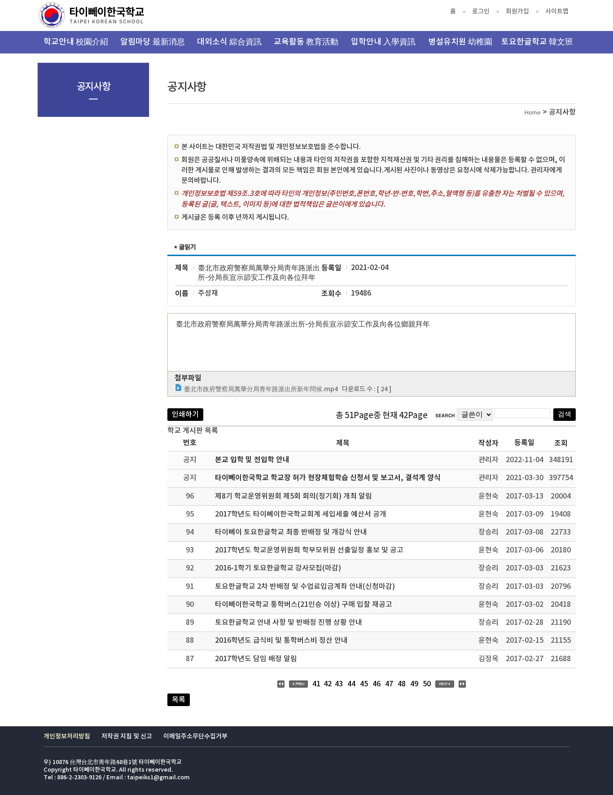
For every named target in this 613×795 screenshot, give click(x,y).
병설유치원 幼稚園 (460, 42)
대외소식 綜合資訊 (229, 42)
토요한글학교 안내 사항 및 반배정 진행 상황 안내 (288, 622)
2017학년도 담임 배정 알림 (256, 659)
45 (364, 684)
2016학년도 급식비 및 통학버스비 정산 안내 (281, 640)
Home (533, 113)
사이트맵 (557, 11)
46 (376, 684)
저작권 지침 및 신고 (126, 736)
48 (402, 684)
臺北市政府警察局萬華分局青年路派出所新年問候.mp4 (261, 389)
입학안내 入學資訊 (383, 42)
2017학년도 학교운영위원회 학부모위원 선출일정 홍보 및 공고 (309, 550)
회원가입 (517, 11)
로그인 (481, 11)
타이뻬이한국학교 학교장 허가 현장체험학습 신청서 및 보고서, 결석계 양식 (328, 477)
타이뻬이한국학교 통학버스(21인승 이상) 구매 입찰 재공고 (303, 605)
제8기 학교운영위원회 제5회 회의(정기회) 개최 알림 (293, 496)
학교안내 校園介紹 (76, 42)
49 (414, 684)
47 (389, 684)
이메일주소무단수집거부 (195, 736)
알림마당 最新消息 (152, 42)
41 (316, 684)
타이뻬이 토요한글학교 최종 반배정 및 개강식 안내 (291, 532)
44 (351, 684)
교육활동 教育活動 (306, 42)
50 (427, 684)
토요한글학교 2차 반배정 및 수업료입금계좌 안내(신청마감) (305, 587)
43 (339, 684)
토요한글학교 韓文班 (537, 42)
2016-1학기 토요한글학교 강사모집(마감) (278, 568)
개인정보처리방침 (67, 736)
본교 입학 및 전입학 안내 (252, 459)
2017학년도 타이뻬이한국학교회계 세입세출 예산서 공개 (300, 514)
